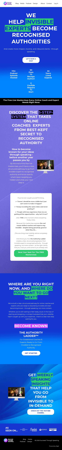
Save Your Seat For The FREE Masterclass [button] (31, 253)
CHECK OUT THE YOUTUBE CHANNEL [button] (40, 412)
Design (35, 3)
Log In (56, 3)
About (43, 3)
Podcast (28, 3)
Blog (17, 3)
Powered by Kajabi (54, 446)
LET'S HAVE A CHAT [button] (31, 60)
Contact (49, 3)
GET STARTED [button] (31, 353)
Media (22, 3)
